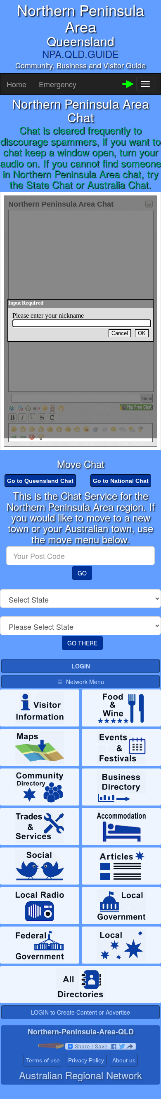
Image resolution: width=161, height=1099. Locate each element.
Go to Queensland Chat (40, 480)
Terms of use (43, 1060)
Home (16, 84)
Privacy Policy (86, 1060)
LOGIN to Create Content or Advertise (80, 1012)
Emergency (57, 84)
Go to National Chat (121, 480)
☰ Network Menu (80, 682)
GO (82, 573)
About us (123, 1060)
